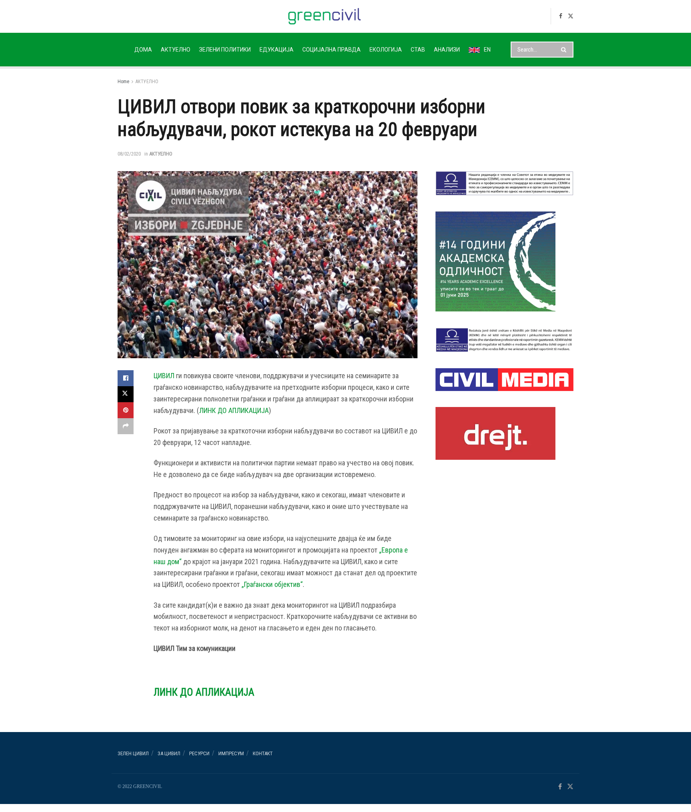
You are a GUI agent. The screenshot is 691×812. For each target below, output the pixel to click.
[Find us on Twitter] (570, 16)
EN (487, 49)
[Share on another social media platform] (126, 426)
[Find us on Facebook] (560, 16)
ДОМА (143, 49)
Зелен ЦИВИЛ (133, 753)
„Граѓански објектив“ (272, 584)
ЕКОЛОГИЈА (385, 49)
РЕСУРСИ (199, 753)
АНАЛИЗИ (447, 49)
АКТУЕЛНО (175, 49)
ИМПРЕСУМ (231, 753)
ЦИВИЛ (164, 375)
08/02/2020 (129, 154)
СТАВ (418, 49)
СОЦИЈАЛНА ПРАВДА (331, 49)
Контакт (263, 753)
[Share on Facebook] (126, 378)
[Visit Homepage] (324, 16)
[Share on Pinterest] (126, 410)
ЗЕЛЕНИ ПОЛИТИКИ (225, 49)
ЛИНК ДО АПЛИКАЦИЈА (234, 410)
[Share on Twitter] (126, 394)
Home (123, 81)
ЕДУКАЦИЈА (277, 49)
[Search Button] (565, 50)
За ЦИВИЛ (169, 753)
